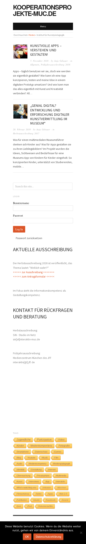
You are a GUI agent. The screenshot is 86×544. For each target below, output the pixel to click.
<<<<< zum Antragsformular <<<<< (33, 276)
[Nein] (81, 533)
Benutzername (21, 203)
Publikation (22, 500)
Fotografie (64, 446)
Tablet (38, 494)
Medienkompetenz (38, 463)
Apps (50, 494)
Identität (20, 469)
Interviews (34, 481)
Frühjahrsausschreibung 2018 (55, 64)
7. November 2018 (39, 60)
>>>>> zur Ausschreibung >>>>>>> (33, 272)
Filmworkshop (23, 494)
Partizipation (44, 439)
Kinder (20, 445)
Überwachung (23, 475)
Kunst (19, 481)
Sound (65, 500)
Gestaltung (36, 469)
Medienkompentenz (41, 445)
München (62, 488)
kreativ (37, 500)
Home (32, 35)
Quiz (19, 506)
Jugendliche (24, 439)
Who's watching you (26, 487)
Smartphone (23, 452)
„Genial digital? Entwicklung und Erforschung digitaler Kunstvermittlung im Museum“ (49, 114)
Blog (19, 457)
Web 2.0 (63, 494)
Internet (52, 469)
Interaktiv (60, 481)
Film (56, 457)
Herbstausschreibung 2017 (26, 133)
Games (57, 452)
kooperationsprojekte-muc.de (42, 10)
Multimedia (61, 475)
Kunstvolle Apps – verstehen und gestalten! (46, 50)
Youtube (31, 457)
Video (61, 439)
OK (27, 536)
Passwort (18, 215)
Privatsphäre (43, 475)
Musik (45, 457)
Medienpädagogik (61, 463)
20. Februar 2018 (22, 129)
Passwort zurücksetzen (29, 238)
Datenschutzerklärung (48, 536)
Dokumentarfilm (45, 506)
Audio (19, 463)
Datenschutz (41, 452)
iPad (30, 506)
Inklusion (47, 488)
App (47, 481)
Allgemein (34, 64)
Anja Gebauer (61, 60)
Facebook (50, 500)
